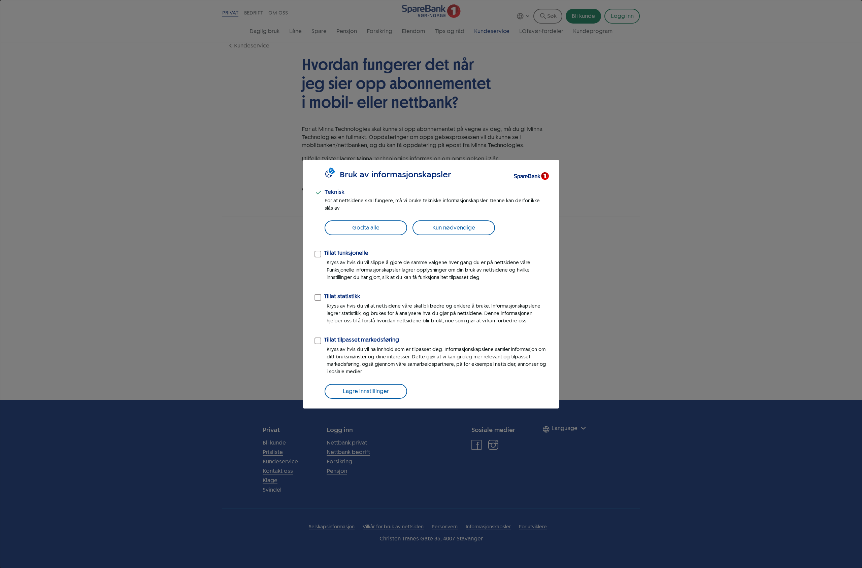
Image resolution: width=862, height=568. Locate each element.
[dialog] (431, 284)
